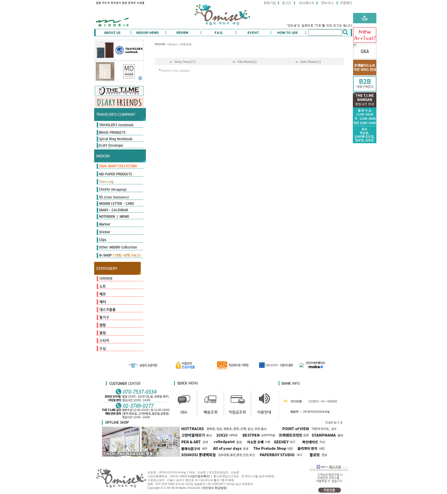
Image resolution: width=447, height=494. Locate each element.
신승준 (235, 472)
